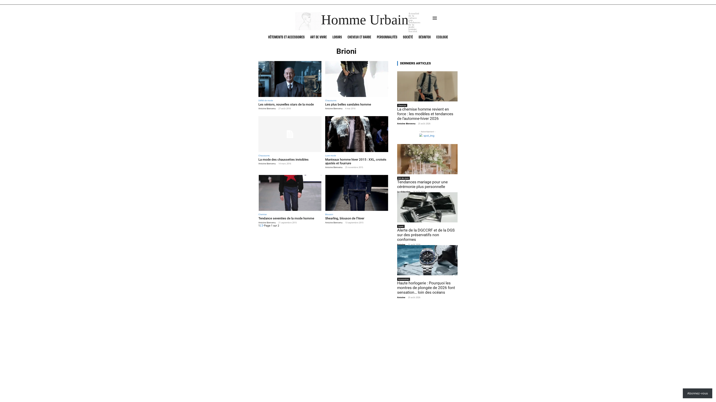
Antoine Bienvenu (267, 108)
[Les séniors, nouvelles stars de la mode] (289, 79)
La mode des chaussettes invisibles (283, 159)
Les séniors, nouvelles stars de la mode (286, 104)
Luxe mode (330, 155)
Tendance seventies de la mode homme (286, 218)
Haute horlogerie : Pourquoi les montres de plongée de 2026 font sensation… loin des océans (426, 288)
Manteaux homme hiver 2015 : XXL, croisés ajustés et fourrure (355, 161)
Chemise (262, 214)
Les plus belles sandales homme (348, 104)
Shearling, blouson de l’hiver (344, 218)
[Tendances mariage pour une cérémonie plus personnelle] (427, 159)
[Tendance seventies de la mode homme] (289, 193)
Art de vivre (403, 178)
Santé (400, 226)
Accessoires (403, 279)
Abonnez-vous (697, 393)
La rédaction (403, 191)
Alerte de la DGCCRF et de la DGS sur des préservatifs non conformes (426, 235)
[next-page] (262, 225)
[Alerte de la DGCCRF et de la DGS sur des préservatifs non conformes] (427, 207)
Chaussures (330, 100)
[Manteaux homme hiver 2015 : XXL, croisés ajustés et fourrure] (356, 134)
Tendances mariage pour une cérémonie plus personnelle (422, 184)
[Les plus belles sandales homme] (356, 79)
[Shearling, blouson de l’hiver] (356, 193)
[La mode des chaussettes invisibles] (289, 134)
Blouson (329, 214)
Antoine (401, 244)
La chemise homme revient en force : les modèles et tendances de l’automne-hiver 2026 (425, 114)
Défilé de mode (265, 100)
